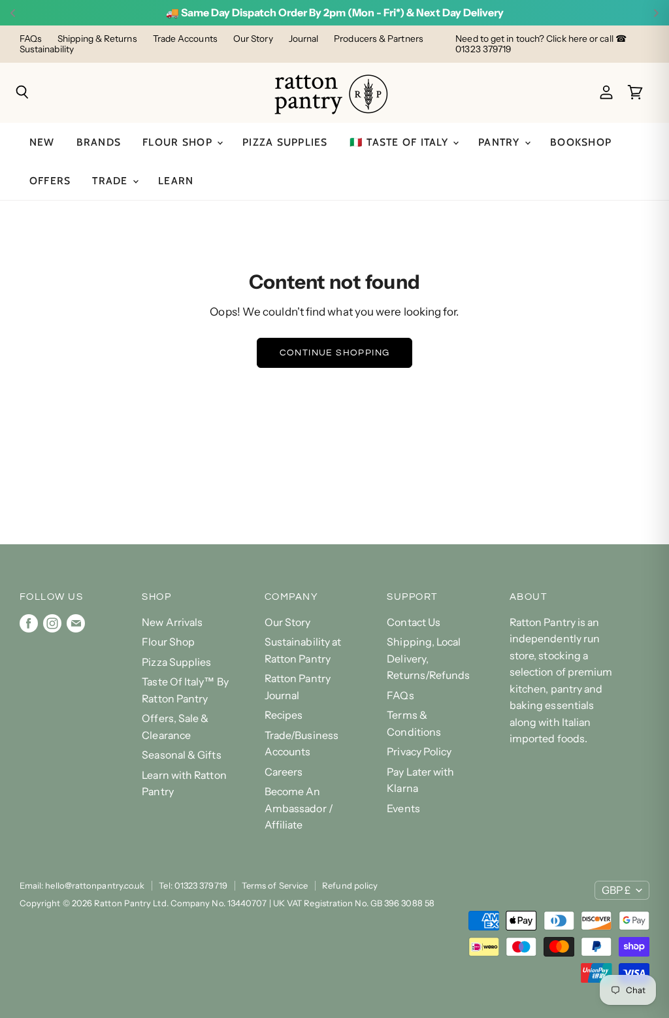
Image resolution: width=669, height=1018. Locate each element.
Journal (304, 39)
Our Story (253, 39)
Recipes (284, 715)
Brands (99, 142)
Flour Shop (179, 142)
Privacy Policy (419, 752)
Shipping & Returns (97, 39)
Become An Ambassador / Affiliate (299, 808)
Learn (175, 180)
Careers (284, 772)
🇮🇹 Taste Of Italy (400, 142)
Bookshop (581, 142)
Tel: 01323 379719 (193, 885)
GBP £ (616, 890)
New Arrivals (172, 622)
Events (403, 808)
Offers (50, 180)
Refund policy (350, 885)
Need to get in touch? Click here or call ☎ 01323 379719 (541, 44)
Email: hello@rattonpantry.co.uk (82, 885)
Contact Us (413, 622)
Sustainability (47, 49)
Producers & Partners (378, 39)
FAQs (31, 39)
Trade (111, 180)
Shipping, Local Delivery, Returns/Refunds (428, 658)
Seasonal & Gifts (181, 755)
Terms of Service (275, 885)
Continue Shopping (335, 352)
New (42, 142)
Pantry (500, 142)
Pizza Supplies (285, 142)
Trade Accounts (185, 39)
